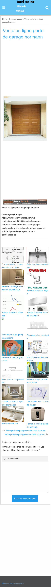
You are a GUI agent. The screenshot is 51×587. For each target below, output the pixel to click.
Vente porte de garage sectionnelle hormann (24, 434)
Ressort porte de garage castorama (12, 336)
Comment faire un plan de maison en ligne (12, 266)
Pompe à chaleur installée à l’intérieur (37, 314)
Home (4, 19)
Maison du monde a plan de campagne (12, 403)
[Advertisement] (25, 68)
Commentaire (13, 458)
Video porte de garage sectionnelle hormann (25, 430)
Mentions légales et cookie (13, 583)
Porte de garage (15, 19)
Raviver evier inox (10, 423)
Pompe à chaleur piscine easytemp (37, 425)
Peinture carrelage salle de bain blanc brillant (12, 288)
